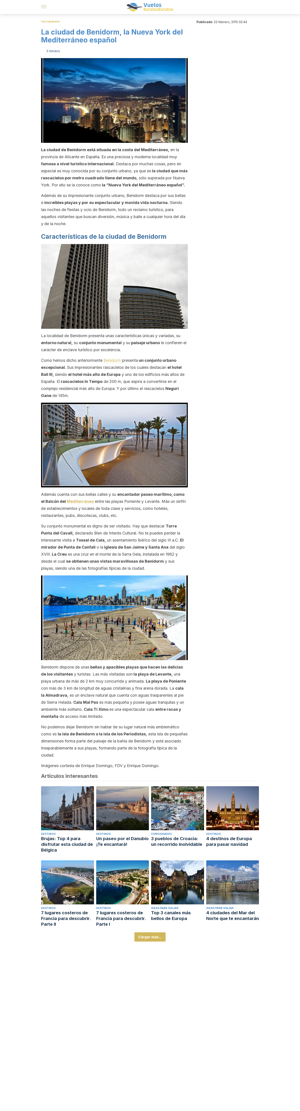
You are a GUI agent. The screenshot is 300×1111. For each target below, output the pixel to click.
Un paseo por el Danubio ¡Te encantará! (122, 841)
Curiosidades (50, 21)
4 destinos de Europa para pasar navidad (229, 841)
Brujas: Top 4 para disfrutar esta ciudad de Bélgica (67, 844)
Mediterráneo (80, 501)
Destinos (48, 834)
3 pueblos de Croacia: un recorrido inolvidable (176, 841)
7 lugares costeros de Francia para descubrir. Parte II (66, 918)
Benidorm (113, 360)
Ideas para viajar (164, 908)
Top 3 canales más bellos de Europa (171, 915)
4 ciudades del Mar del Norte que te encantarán (232, 915)
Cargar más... (150, 937)
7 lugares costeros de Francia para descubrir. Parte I (121, 918)
